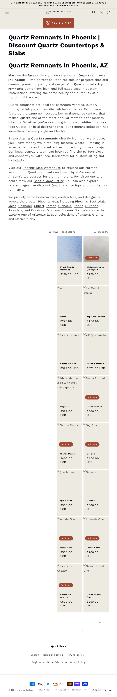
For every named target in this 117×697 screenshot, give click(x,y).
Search (34, 654)
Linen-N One (94, 548)
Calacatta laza (68, 364)
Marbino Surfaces (25, 690)
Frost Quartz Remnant (67, 268)
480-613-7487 (61, 22)
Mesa (12, 206)
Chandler (25, 206)
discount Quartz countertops (59, 185)
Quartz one (66, 501)
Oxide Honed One (94, 596)
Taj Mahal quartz (96, 316)
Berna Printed (94, 407)
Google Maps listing (49, 181)
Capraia (64, 407)
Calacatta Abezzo (65, 596)
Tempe (51, 206)
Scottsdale (97, 201)
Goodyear (38, 210)
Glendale (65, 206)
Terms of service (80, 690)
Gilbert (39, 206)
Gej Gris (91, 454)
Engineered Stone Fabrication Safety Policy (58, 662)
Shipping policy (99, 690)
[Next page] (82, 630)
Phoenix (81, 201)
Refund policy (75, 654)
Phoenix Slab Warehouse (42, 168)
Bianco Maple (67, 454)
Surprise (91, 206)
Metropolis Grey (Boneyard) (95, 268)
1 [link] (63, 622)
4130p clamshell (95, 364)
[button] (7, 12)
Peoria (78, 206)
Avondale (15, 210)
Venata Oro (66, 548)
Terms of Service (53, 654)
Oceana (91, 501)
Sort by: (53, 232)
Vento (63, 316)
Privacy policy (62, 690)
